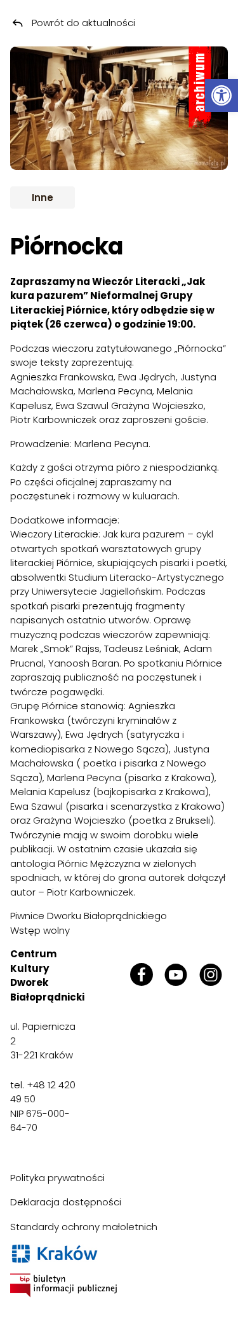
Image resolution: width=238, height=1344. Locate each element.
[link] (221, 95)
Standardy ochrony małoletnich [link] (83, 1226)
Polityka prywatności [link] (57, 1177)
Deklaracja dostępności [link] (65, 1202)
